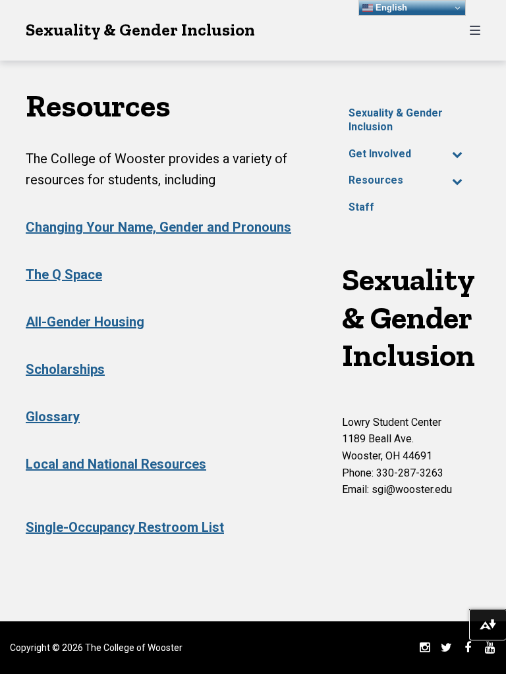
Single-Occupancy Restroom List (125, 527)
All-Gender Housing (85, 322)
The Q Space (64, 274)
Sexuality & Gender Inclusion (140, 29)
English (390, 8)
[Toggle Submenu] (457, 154)
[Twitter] (446, 647)
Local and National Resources (116, 464)
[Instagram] (424, 647)
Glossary (53, 417)
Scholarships (65, 369)
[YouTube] (489, 647)
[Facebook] (467, 647)
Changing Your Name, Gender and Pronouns (158, 227)
